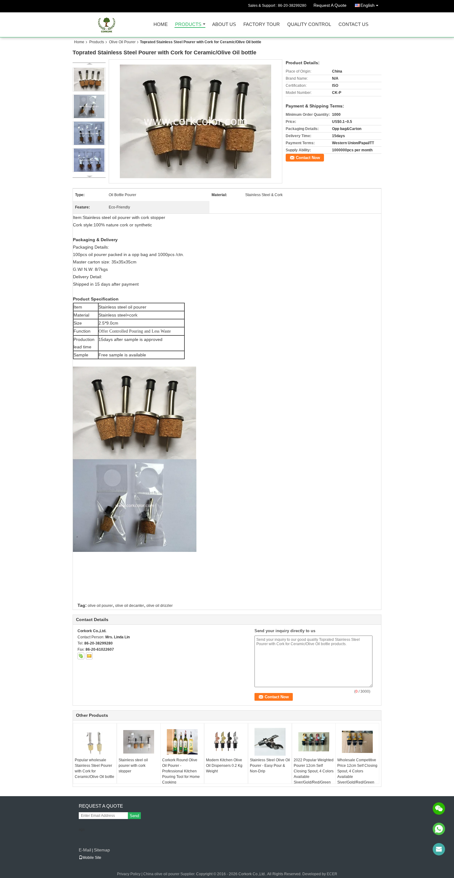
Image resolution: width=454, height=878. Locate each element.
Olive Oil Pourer (122, 42)
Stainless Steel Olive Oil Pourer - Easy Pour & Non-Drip (270, 765)
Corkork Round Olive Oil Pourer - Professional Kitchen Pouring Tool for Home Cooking (181, 771)
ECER (332, 874)
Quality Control (309, 24)
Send (134, 815)
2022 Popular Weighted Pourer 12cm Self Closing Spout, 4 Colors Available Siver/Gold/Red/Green (314, 771)
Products (188, 24)
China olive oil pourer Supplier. (169, 874)
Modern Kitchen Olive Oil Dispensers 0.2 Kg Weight (224, 765)
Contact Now (308, 157)
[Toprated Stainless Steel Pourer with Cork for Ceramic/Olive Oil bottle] (195, 121)
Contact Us (353, 24)
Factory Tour (261, 24)
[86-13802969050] (439, 829)
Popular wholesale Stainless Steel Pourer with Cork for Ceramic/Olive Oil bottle (94, 768)
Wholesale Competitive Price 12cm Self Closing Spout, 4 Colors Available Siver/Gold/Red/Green (357, 771)
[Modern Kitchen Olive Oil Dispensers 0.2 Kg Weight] (226, 741)
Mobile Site (91, 857)
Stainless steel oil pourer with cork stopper (133, 765)
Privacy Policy (129, 874)
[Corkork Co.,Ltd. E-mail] (89, 656)
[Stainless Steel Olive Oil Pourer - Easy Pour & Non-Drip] (270, 741)
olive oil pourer (100, 605)
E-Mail (85, 849)
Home (160, 24)
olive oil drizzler (159, 605)
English (367, 5)
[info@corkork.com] (439, 849)
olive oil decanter (129, 605)
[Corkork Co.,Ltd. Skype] (81, 656)
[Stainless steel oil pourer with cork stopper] (138, 741)
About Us (224, 24)
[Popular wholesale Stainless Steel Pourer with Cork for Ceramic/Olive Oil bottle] (94, 741)
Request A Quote (330, 5)
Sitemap (102, 849)
